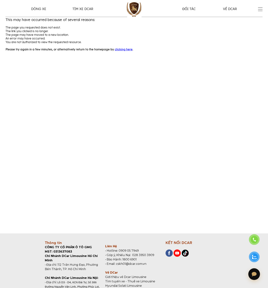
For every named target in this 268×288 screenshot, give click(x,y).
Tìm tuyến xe (115, 281)
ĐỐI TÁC (189, 9)
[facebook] (169, 256)
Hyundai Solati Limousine (123, 285)
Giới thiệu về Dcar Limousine (125, 277)
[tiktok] (185, 256)
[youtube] (177, 256)
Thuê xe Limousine (141, 281)
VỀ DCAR (230, 9)
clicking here (124, 49)
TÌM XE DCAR (82, 9)
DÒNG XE (38, 9)
